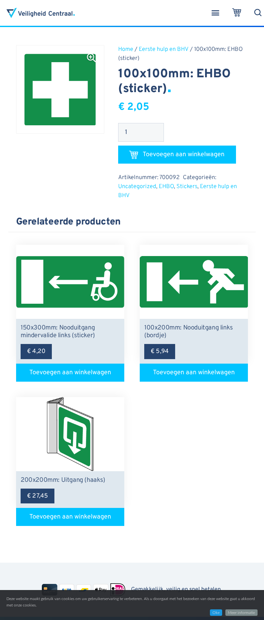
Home (125, 49)
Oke (216, 613)
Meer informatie (241, 613)
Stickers (186, 186)
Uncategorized (137, 186)
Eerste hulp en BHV (164, 49)
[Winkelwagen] (237, 13)
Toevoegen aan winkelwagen (183, 154)
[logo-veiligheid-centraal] (40, 13)
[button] (215, 13)
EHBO (166, 186)
